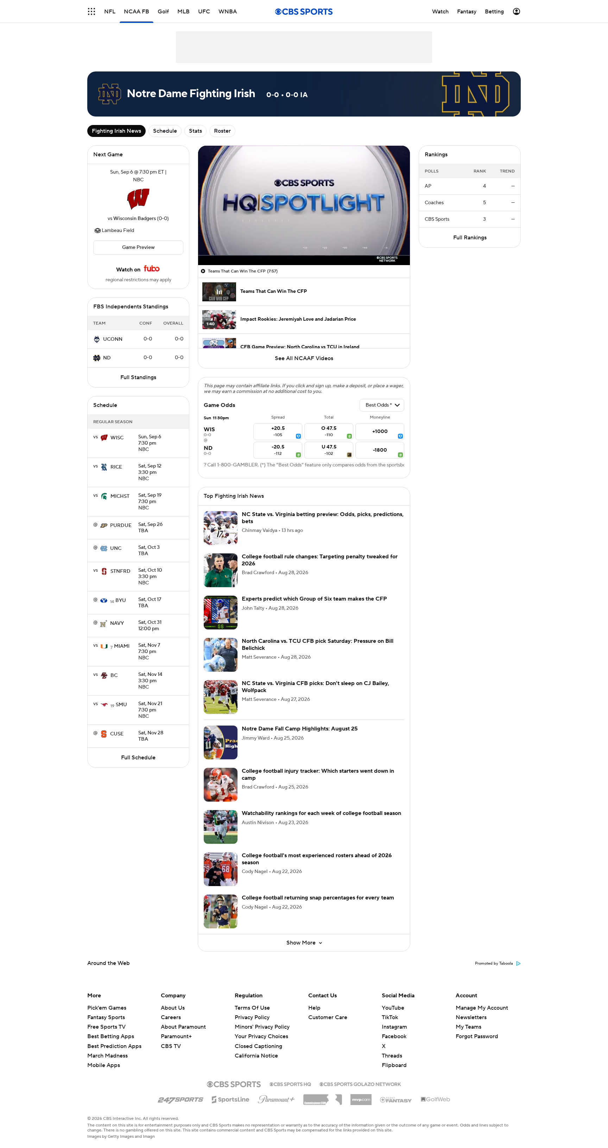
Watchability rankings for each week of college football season (321, 813)
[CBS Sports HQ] (290, 1083)
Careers (171, 1017)
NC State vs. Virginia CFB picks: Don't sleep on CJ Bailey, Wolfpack (315, 687)
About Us (173, 1007)
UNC (115, 548)
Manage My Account (482, 1007)
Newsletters (471, 1017)
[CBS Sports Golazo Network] (360, 1083)
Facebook (394, 1036)
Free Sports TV (106, 1026)
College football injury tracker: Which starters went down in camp (318, 774)
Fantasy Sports (106, 1017)
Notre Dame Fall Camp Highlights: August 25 (300, 728)
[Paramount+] (276, 1098)
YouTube (393, 1007)
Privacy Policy (252, 1017)
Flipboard (394, 1065)
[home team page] (138, 199)
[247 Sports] (180, 1098)
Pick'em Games (106, 1007)
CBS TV (171, 1046)
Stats (195, 130)
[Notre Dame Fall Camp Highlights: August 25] (221, 742)
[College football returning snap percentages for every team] (221, 911)
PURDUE (121, 525)
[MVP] (361, 1096)
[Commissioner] (322, 1096)
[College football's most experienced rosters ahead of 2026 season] (221, 869)
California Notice (256, 1055)
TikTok (390, 1017)
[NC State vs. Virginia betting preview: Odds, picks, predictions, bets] (221, 528)
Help (314, 1007)
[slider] (304, 245)
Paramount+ (176, 1036)
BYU (120, 600)
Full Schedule (138, 757)
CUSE (117, 734)
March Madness (107, 1055)
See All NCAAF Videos (304, 358)
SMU (121, 705)
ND (107, 358)
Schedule (165, 130)
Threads (392, 1055)
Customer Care (327, 1017)
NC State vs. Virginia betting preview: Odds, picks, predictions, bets (323, 518)
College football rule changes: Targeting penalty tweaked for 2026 (320, 560)
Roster (222, 130)
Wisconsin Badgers (134, 218)
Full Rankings (470, 237)
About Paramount (183, 1026)
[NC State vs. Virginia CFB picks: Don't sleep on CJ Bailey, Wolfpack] (221, 697)
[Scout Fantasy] (396, 1099)
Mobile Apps (103, 1065)
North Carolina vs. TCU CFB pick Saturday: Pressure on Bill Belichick (317, 644)
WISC (117, 438)
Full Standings (138, 377)
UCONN (112, 339)
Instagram (394, 1026)
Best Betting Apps (110, 1036)
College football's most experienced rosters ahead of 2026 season (317, 859)
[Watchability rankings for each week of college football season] (221, 827)
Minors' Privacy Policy (262, 1026)
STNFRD (120, 571)
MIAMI (121, 646)
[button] (91, 11)
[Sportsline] (230, 1098)
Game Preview (138, 247)
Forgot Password (477, 1036)
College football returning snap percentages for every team (318, 897)
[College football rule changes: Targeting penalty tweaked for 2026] (221, 570)
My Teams (468, 1026)
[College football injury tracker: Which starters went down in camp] (221, 785)
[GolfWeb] (435, 1099)
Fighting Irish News (116, 130)
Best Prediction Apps (114, 1046)
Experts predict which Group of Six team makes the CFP (314, 598)
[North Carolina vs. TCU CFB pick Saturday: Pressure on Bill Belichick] (221, 655)
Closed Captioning (258, 1046)
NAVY (117, 623)
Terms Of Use (252, 1007)
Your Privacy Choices (261, 1036)
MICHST (119, 496)
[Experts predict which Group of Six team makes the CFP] (221, 612)
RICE (116, 467)
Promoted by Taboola (494, 963)
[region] (304, 205)
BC (114, 675)
